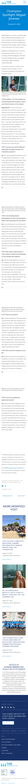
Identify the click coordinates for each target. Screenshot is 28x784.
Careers (4, 747)
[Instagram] (5, 707)
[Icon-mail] (14, 707)
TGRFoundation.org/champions (13, 468)
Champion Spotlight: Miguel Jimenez (14, 14)
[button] (3, 486)
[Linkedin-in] (11, 707)
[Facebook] (2, 707)
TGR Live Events (6, 742)
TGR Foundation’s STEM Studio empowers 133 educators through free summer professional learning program (13, 642)
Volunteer (5, 750)
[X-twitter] (8, 707)
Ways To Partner (7, 753)
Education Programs (8, 739)
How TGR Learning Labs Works (11, 745)
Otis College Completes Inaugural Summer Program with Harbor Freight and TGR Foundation (13, 545)
